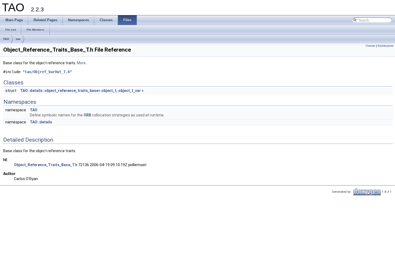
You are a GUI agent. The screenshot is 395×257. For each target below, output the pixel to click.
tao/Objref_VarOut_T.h (47, 72)
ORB (87, 115)
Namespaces (386, 46)
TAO (6, 39)
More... (82, 63)
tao (18, 39)
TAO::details (41, 122)
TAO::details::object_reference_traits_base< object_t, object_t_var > (82, 90)
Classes (370, 46)
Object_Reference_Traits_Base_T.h (45, 165)
